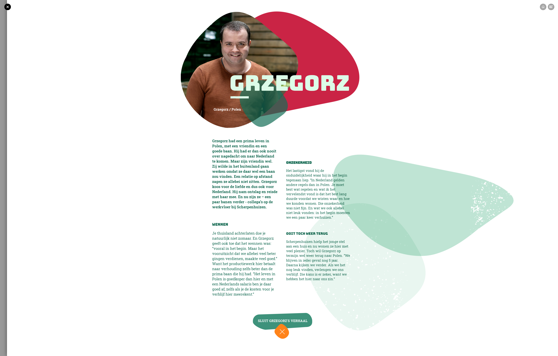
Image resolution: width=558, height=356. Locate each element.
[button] (281, 331)
